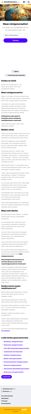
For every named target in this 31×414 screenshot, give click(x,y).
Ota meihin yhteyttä (7, 396)
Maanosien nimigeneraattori (13, 345)
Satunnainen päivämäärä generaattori (16, 368)
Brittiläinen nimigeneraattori (13, 341)
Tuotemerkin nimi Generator (13, 351)
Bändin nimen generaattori (13, 358)
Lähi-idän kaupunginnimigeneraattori (16, 348)
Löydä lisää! (7, 377)
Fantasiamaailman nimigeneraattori (16, 362)
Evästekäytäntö (5, 403)
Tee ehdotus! (5, 331)
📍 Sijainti (15, 71)
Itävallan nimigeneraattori (12, 355)
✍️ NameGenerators (8, 389)
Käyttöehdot (5, 398)
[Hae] (28, 2)
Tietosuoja (4, 401)
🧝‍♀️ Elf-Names (6, 391)
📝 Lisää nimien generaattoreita (15, 75)
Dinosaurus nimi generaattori (13, 372)
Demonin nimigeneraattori (12, 365)
